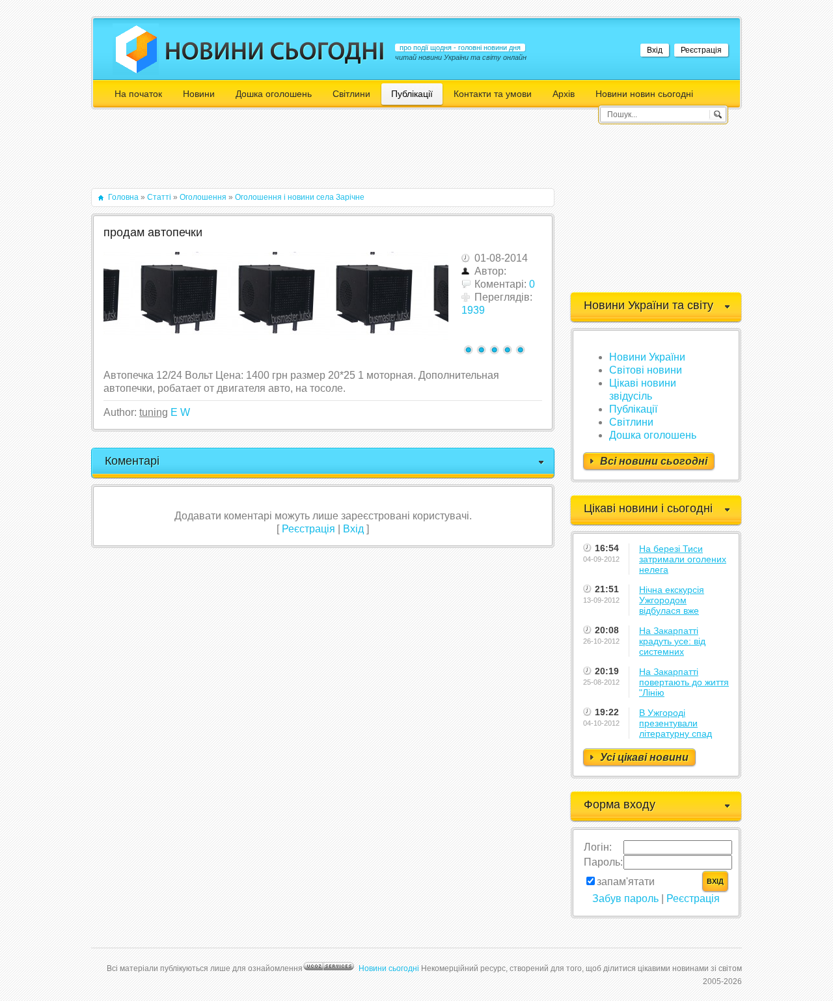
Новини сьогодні (389, 968)
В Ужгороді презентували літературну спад (675, 723)
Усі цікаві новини (644, 757)
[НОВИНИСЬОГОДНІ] (275, 50)
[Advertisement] (328, 155)
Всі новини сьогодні (653, 461)
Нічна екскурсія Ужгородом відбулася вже (671, 600)
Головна (123, 197)
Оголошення (203, 197)
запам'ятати (626, 881)
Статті (159, 197)
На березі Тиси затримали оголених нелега (682, 559)
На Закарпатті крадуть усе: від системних (672, 641)
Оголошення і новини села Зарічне (299, 197)
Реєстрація (701, 50)
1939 (473, 310)
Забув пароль (625, 898)
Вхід (654, 50)
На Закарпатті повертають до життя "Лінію (684, 682)
